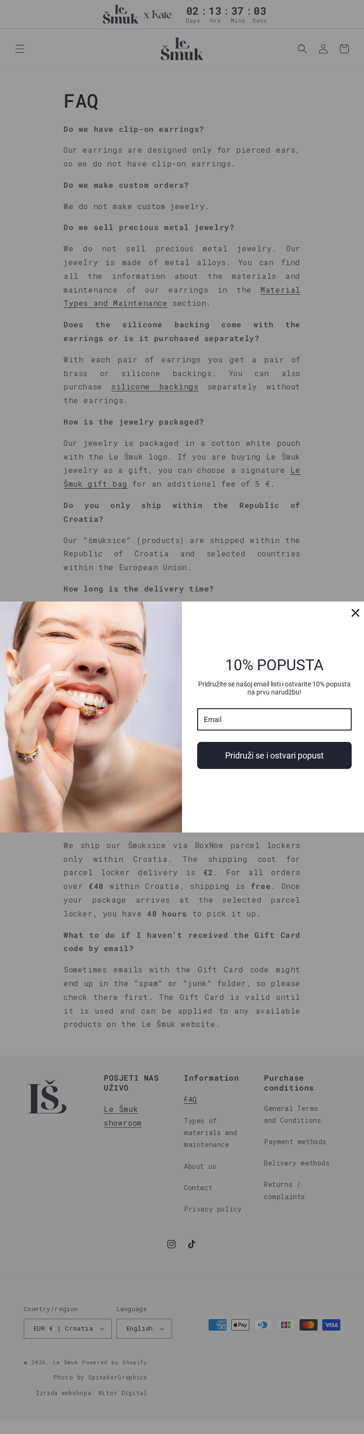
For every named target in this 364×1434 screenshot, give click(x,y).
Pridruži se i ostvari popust (274, 755)
